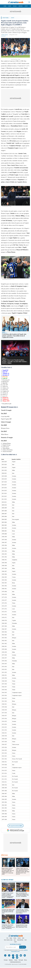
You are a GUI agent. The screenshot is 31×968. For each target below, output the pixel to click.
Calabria (19, 938)
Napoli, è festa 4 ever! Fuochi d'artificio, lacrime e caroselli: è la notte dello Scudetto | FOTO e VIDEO (14, 361)
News (9, 6)
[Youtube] (21, 955)
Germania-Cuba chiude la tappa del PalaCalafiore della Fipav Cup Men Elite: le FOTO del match (8, 911)
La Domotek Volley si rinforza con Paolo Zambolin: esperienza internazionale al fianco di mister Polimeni (22, 911)
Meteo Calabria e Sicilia (8, 940)
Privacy (25, 960)
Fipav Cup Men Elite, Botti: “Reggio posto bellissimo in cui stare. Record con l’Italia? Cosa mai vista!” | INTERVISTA (22, 894)
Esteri (26, 940)
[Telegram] (17, 955)
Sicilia (23, 938)
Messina (21, 6)
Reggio (15, 6)
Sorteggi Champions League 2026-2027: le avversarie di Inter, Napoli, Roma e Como (21, 926)
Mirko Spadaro (5, 34)
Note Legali (21, 960)
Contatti (15, 960)
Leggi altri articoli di (16, 825)
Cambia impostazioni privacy (15, 962)
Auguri (15, 941)
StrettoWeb (5, 17)
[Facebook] (5, 955)
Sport (26, 6)
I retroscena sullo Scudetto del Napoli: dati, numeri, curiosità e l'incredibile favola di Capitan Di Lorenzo (14, 335)
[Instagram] (9, 955)
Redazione (11, 960)
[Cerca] (29, 2)
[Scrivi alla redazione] (17, 957)
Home (5, 6)
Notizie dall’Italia (20, 940)
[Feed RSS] (13, 957)
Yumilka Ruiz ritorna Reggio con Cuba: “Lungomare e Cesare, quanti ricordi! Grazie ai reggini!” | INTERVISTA (8, 926)
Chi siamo (6, 960)
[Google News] (25, 955)
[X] (13, 955)
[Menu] (1, 2)
